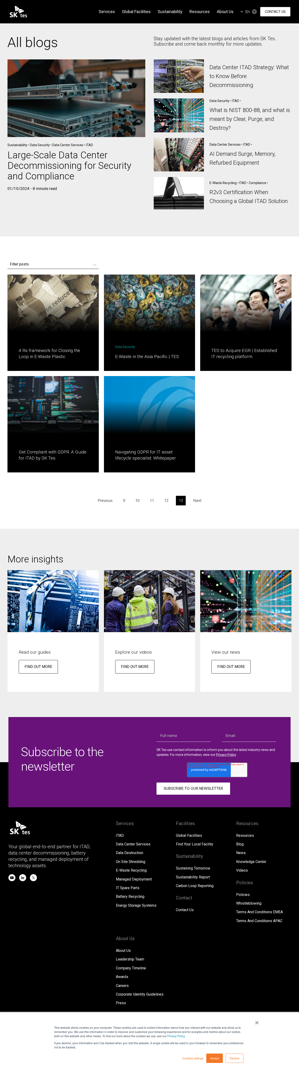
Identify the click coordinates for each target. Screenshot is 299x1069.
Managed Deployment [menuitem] (134, 879)
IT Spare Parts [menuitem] (127, 888)
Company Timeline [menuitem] (131, 968)
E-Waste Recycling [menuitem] (131, 870)
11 (152, 500)
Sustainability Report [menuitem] (193, 877)
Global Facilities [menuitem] (136, 11)
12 (166, 500)
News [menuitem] (241, 853)
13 (181, 500)
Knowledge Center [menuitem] (251, 861)
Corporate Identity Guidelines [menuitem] (140, 994)
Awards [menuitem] (122, 977)
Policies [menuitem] (243, 894)
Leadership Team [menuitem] (130, 959)
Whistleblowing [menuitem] (248, 903)
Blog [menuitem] (240, 844)
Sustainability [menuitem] (170, 11)
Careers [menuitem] (122, 985)
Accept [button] (214, 1058)
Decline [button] (234, 1058)
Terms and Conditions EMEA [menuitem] (259, 912)
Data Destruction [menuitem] (129, 853)
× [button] (257, 1021)
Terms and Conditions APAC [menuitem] (259, 921)
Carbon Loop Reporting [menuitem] (195, 886)
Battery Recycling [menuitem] (130, 896)
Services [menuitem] (107, 11)
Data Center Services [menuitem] (133, 844)
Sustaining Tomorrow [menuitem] (193, 868)
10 (137, 500)
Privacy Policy (176, 1036)
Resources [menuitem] (199, 11)
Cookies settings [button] (192, 1058)
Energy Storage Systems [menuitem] (136, 905)
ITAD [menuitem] (120, 835)
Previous (105, 500)
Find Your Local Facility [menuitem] (194, 844)
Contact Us (275, 12)
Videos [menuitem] (242, 870)
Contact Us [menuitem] (185, 910)
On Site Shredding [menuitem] (130, 861)
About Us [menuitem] (225, 11)
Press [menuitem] (121, 1003)
